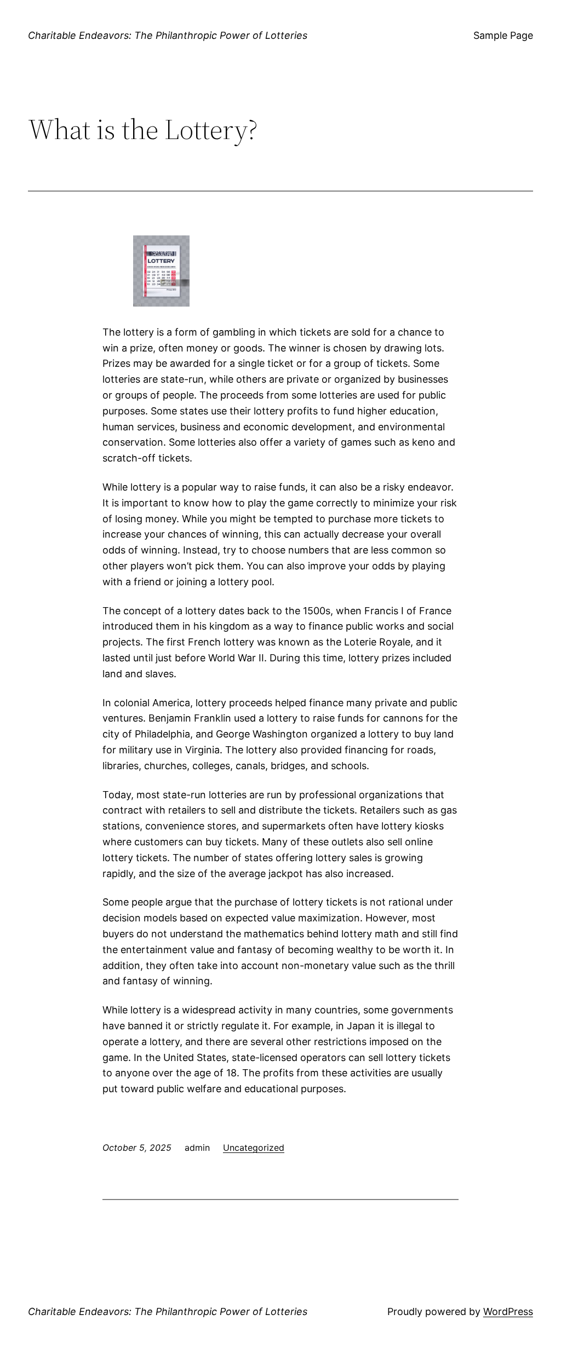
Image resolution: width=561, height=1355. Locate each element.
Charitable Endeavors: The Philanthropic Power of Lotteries (167, 35)
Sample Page (503, 35)
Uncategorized (253, 1147)
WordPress (508, 1311)
